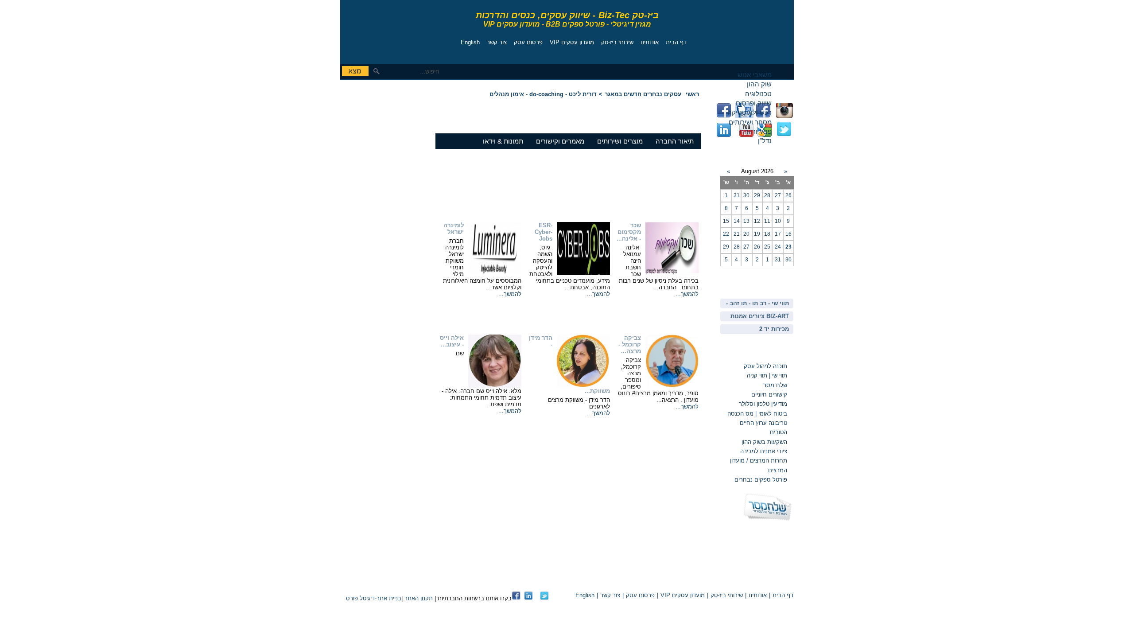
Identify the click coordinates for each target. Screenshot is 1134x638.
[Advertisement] (366, 144)
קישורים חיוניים (769, 394)
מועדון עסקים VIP (572, 42)
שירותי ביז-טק (617, 42)
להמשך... (687, 294)
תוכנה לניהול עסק (765, 366)
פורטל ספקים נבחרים (760, 479)
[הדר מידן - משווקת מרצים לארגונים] (583, 385)
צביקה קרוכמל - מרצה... (629, 344)
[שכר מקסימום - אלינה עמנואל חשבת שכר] (672, 273)
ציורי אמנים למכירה (763, 451)
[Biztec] (380, 29)
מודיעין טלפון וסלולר (763, 404)
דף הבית (676, 42)
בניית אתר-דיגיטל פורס (373, 598)
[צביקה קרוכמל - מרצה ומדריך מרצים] (672, 385)
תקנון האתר (418, 598)
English (470, 42)
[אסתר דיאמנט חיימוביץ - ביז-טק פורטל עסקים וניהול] (516, 598)
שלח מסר (775, 385)
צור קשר (497, 42)
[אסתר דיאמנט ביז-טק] (528, 598)
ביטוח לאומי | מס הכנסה (757, 413)
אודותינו (650, 42)
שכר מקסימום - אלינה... (629, 232)
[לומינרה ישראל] (494, 273)
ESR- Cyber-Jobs (543, 232)
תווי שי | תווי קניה (766, 375)
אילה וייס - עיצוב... (452, 341)
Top (690, 580)
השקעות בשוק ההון (764, 442)
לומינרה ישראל (453, 228)
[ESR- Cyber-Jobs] (583, 273)
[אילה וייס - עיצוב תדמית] (494, 385)
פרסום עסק (528, 42)
